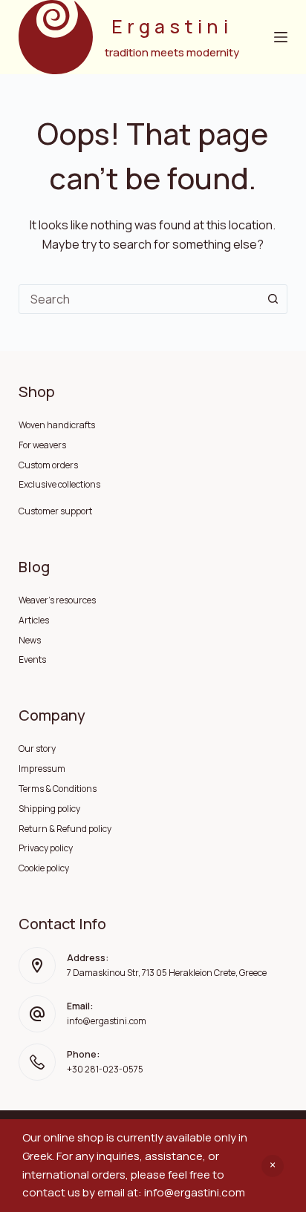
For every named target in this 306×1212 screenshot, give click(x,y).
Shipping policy (49, 808)
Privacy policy (46, 848)
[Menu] (280, 37)
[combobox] (139, 299)
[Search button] (272, 299)
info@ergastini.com (106, 1021)
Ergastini (171, 26)
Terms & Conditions (58, 788)
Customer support (55, 511)
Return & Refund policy (65, 828)
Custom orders (48, 465)
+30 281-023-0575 (105, 1069)
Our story (37, 748)
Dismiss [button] (272, 1166)
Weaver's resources (57, 600)
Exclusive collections (59, 484)
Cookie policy (44, 868)
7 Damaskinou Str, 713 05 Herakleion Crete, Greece (167, 972)
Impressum (42, 768)
